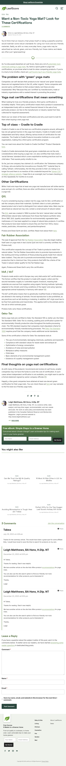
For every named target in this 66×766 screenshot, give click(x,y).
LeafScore (10, 8)
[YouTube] (17, 751)
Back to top (60, 763)
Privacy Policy (45, 761)
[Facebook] (5, 751)
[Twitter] (9, 751)
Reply (61, 529)
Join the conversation (56, 523)
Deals (52, 723)
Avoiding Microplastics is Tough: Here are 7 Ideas (17, 510)
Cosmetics (38, 730)
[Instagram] (13, 751)
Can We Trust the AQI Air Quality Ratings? (17, 479)
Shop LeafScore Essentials (33, 2)
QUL (6, 213)
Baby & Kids (38, 720)
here (3, 147)
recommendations (48, 567)
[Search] (57, 8)
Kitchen (37, 727)
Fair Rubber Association (34, 240)
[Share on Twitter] (31, 396)
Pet (36, 733)
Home (3, 14)
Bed (36, 740)
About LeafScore (56, 720)
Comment (6, 649)
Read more (15, 420)
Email (4, 688)
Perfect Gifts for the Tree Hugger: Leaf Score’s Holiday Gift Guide (48, 508)
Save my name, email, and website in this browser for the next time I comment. (30, 699)
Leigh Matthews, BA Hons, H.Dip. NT (24, 33)
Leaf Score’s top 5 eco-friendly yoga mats (44, 72)
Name (5, 678)
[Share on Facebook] (28, 396)
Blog (7, 14)
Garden (37, 737)
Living (37, 723)
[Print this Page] (38, 396)
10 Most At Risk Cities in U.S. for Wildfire (49, 479)
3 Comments (6, 26)
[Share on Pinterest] (34, 396)
